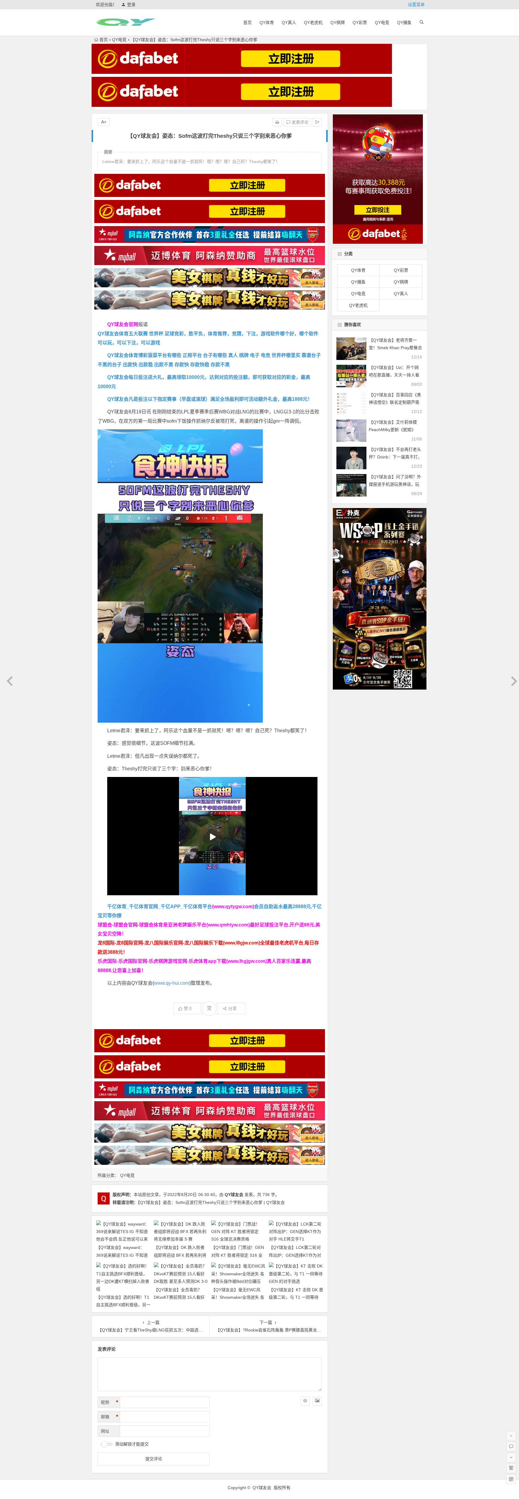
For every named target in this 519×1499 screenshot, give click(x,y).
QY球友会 (234, 1194)
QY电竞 (382, 22)
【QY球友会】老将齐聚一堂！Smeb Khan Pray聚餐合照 (395, 348)
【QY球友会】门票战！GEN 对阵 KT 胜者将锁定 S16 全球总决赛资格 (237, 1255)
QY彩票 (360, 22)
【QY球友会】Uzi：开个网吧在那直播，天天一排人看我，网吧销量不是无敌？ (394, 375)
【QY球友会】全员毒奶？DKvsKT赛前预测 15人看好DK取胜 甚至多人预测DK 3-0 (181, 1297)
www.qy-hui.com (171, 983)
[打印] (277, 122)
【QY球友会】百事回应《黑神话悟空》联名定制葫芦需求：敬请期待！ (395, 402)
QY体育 (267, 22)
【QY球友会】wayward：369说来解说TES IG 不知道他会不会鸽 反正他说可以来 (122, 1255)
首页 (247, 22)
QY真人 (289, 22)
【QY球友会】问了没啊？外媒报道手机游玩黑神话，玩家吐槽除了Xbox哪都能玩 (395, 484)
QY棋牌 (337, 22)
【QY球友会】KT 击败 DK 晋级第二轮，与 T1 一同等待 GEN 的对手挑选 (296, 1297)
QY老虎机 (313, 22)
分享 (232, 1008)
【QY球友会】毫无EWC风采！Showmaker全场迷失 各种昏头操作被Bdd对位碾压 (237, 1297)
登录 (131, 4)
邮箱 (109, 1416)
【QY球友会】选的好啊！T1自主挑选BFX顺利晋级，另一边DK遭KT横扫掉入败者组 (123, 1305)
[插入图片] (317, 1401)
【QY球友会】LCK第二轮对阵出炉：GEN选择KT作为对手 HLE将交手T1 (295, 1255)
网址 (105, 1431)
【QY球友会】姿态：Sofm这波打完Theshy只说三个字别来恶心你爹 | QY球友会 (211, 1202)
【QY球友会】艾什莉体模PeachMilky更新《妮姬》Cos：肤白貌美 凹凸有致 (393, 430)
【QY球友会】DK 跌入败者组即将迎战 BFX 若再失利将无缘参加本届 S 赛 (180, 1255)
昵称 (109, 1402)
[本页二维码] (511, 1479)
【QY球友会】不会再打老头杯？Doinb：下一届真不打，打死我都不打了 (395, 457)
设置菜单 (416, 4)
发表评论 (299, 122)
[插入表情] (305, 1401)
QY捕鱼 (404, 22)
